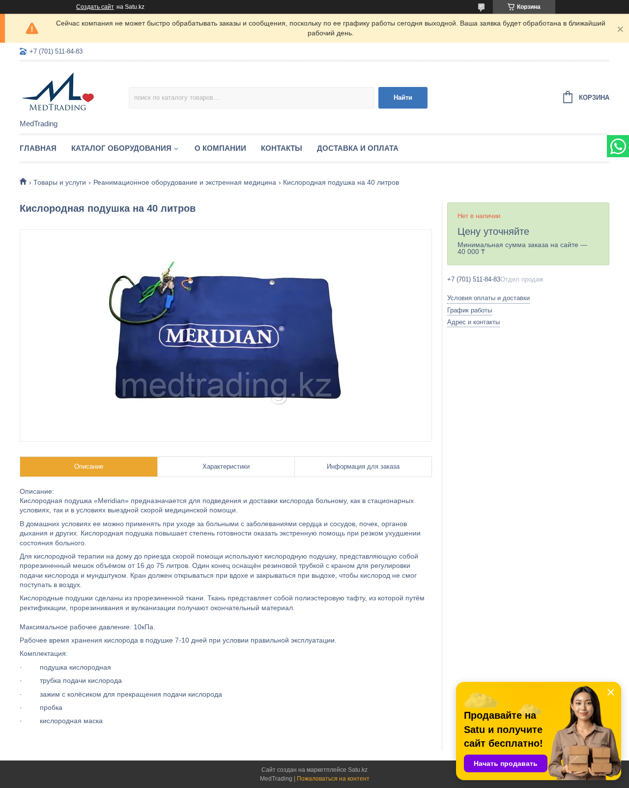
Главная (38, 148)
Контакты (281, 148)
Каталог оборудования (121, 148)
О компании (220, 148)
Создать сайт (95, 6)
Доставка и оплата (358, 148)
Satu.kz (358, 769)
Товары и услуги (59, 182)
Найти (403, 97)
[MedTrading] (74, 90)
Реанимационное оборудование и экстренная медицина (184, 182)
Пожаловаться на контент (333, 778)
